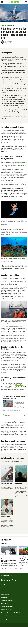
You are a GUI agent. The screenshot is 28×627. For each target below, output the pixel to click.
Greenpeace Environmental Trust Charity (10, 612)
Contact (3, 588)
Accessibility (4, 619)
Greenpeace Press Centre (7, 600)
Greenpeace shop (5, 594)
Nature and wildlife (5, 25)
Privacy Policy (4, 616)
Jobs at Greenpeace (5, 591)
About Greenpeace (5, 584)
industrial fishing (11, 165)
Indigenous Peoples (16, 369)
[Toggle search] (25, 2)
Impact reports (4, 603)
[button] (24, 162)
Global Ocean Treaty (7, 130)
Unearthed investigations (7, 606)
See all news (4, 543)
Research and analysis (6, 609)
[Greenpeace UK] (14, 2)
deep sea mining (9, 167)
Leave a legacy (4, 597)
